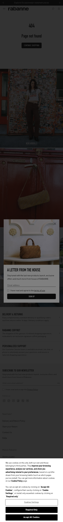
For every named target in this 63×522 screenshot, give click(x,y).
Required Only (32, 510)
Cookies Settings (31, 502)
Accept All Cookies (31, 517)
